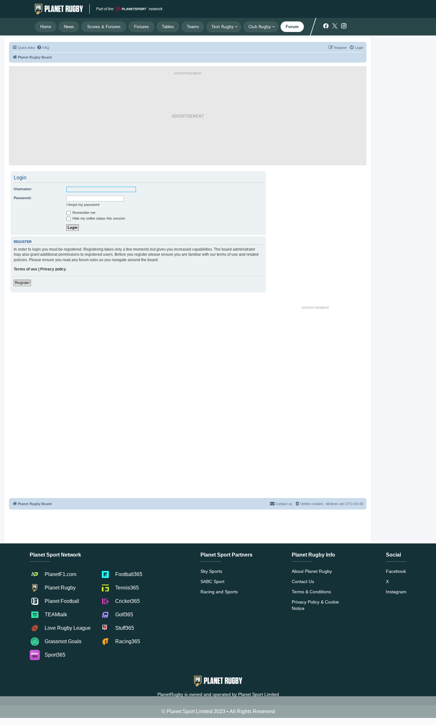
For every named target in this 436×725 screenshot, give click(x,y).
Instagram (396, 591)
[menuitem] (43, 47)
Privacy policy (53, 269)
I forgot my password (82, 205)
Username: (23, 189)
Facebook (396, 571)
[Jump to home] (59, 9)
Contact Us (303, 581)
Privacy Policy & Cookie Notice (315, 605)
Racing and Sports (219, 591)
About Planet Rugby (312, 571)
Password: (23, 198)
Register (22, 283)
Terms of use (25, 269)
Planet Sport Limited (258, 694)
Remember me (83, 212)
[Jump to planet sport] (131, 9)
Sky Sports (211, 571)
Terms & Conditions (311, 591)
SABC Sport (212, 581)
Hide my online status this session (98, 218)
